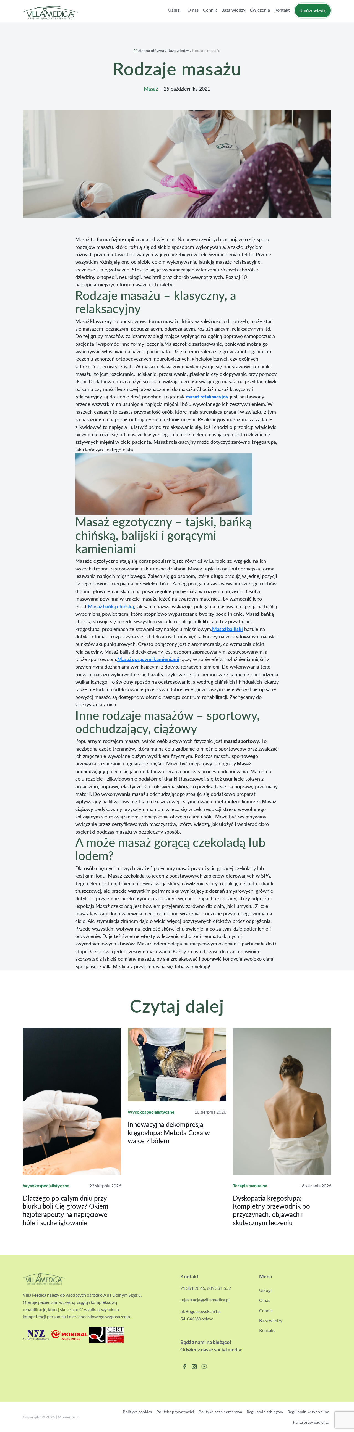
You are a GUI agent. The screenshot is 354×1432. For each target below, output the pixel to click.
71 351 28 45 (192, 1288)
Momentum (68, 1417)
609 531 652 (219, 1288)
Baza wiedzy (178, 50)
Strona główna (151, 50)
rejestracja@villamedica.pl (205, 1299)
